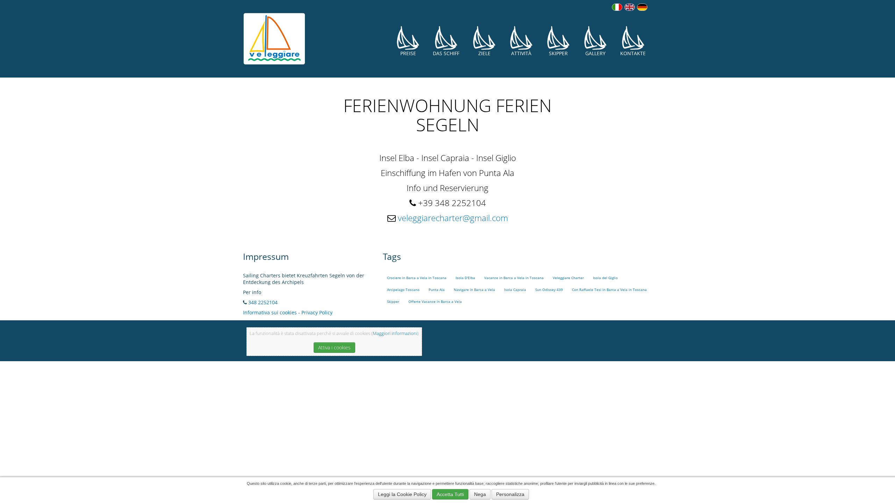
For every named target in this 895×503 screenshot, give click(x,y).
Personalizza (510, 494)
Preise (408, 53)
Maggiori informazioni (395, 333)
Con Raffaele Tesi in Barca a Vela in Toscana (609, 289)
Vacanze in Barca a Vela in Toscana (514, 278)
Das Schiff (446, 53)
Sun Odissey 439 (549, 289)
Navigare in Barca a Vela (474, 289)
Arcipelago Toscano (403, 289)
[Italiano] (617, 7)
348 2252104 (263, 302)
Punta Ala (437, 289)
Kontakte (633, 53)
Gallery (595, 53)
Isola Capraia (515, 289)
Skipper (558, 53)
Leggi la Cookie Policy (402, 494)
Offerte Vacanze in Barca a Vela (435, 301)
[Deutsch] (642, 7)
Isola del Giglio (605, 278)
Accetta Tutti (450, 494)
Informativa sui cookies (270, 312)
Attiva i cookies (334, 347)
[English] (629, 7)
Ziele (484, 53)
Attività (521, 53)
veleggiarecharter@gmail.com (453, 218)
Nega (480, 494)
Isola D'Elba (465, 278)
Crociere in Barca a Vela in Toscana (416, 278)
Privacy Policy (316, 312)
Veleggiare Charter (568, 278)
